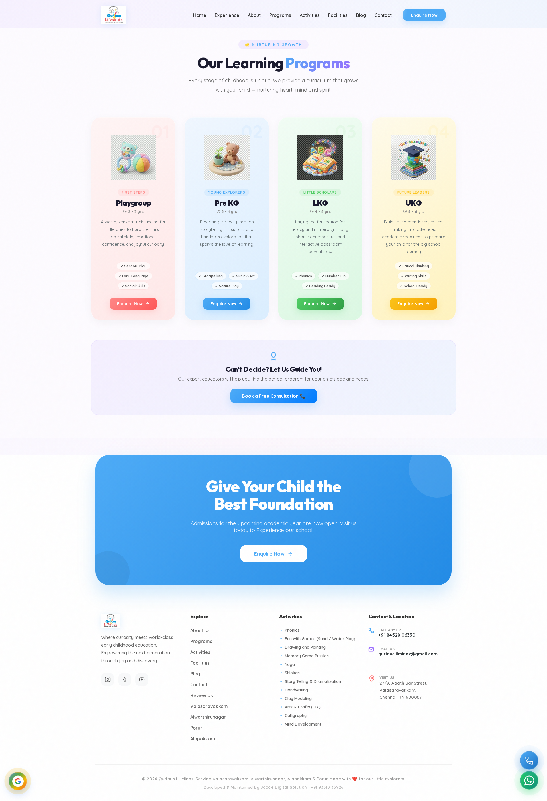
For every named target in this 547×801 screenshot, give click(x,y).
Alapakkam (202, 739)
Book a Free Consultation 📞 (273, 396)
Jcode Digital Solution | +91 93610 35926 (302, 787)
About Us (200, 630)
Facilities (338, 15)
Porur (196, 728)
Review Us (201, 695)
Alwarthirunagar (208, 717)
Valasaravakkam (209, 706)
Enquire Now (424, 15)
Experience (227, 15)
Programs (280, 15)
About (254, 15)
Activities (310, 15)
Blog (361, 15)
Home (199, 15)
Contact (383, 15)
